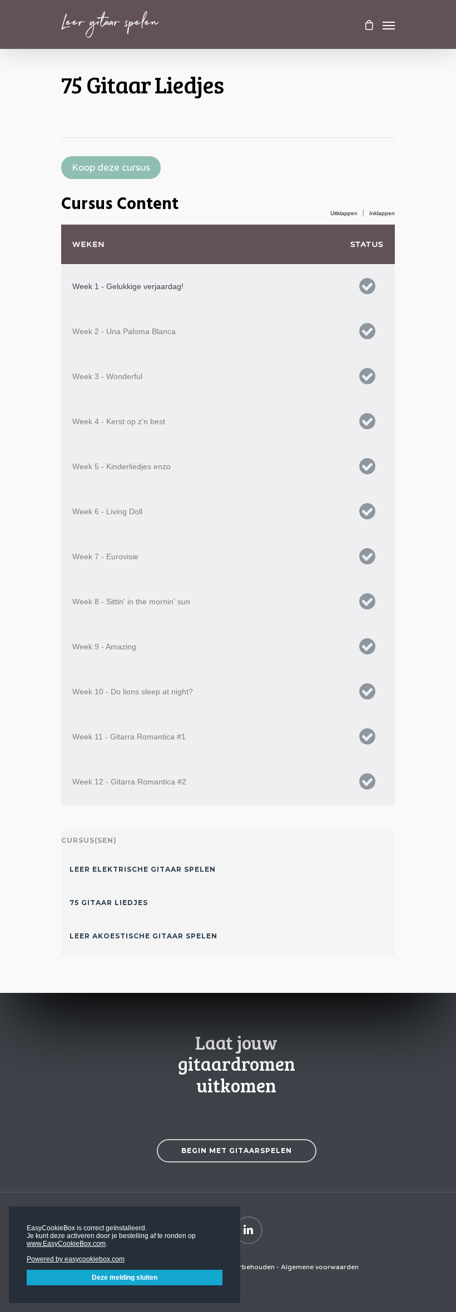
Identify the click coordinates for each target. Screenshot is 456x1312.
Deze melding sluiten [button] (124, 1277)
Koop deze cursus (111, 167)
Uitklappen (344, 213)
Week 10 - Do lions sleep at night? (132, 691)
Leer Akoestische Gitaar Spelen (143, 936)
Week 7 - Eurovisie (105, 556)
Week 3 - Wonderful (107, 376)
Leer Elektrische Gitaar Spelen (143, 869)
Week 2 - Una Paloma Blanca (124, 331)
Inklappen (382, 213)
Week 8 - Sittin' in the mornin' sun (131, 601)
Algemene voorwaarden (320, 1267)
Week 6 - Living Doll (107, 511)
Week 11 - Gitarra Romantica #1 (129, 736)
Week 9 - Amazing (104, 646)
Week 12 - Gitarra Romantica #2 (129, 781)
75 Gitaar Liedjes (109, 902)
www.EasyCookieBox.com (66, 1244)
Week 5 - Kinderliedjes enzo (121, 466)
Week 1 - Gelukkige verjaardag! (128, 286)
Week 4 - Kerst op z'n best (118, 421)
